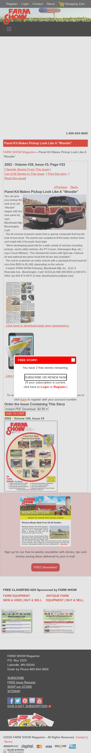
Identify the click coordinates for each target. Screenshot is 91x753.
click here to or (45, 387)
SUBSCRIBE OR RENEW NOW (45, 377)
